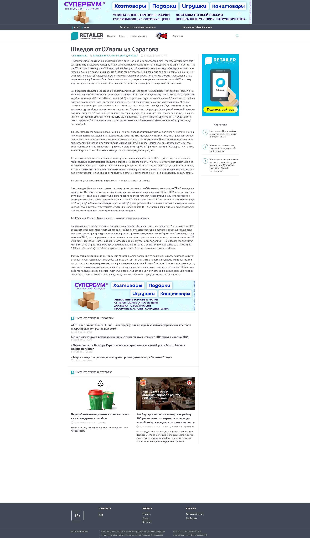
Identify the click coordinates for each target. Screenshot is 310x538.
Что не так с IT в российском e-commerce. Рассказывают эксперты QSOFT (224, 134)
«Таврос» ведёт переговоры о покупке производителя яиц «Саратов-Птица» (121, 357)
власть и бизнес (101, 55)
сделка (123, 55)
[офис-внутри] (133, 281)
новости (115, 55)
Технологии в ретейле (182, 426)
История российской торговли (197, 27)
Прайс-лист (191, 518)
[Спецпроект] (161, 34)
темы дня (133, 55)
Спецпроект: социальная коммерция (138, 27)
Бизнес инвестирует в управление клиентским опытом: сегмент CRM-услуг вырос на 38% (129, 337)
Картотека (178, 35)
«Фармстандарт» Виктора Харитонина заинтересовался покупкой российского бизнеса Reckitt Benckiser (128, 347)
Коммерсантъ (80, 55)
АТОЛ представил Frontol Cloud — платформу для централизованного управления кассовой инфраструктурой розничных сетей (131, 327)
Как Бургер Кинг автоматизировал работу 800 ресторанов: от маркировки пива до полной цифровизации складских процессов (165, 418)
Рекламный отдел (195, 514)
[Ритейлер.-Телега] (220, 55)
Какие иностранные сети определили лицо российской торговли (223, 148)
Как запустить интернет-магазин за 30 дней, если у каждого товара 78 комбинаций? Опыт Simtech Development (224, 165)
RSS (101, 514)
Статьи (122, 35)
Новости (111, 35)
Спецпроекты (138, 35)
